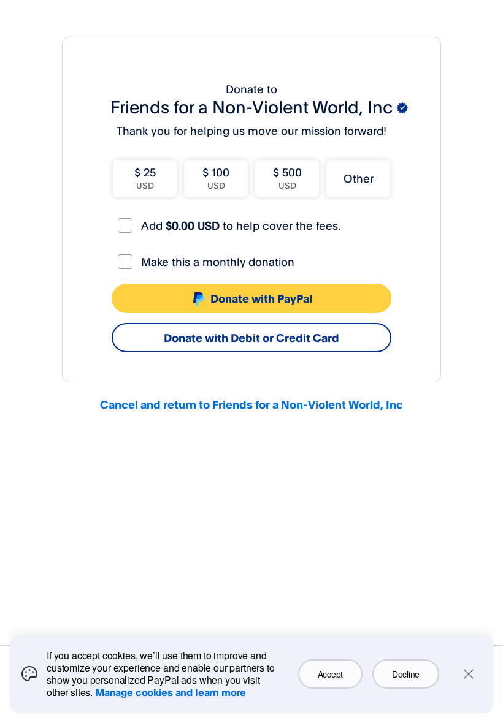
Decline (406, 674)
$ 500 (287, 178)
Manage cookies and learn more (170, 692)
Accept (330, 674)
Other (359, 178)
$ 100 (215, 178)
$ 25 (145, 178)
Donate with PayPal (261, 298)
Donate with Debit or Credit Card (251, 337)
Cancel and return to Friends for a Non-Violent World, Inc (251, 404)
